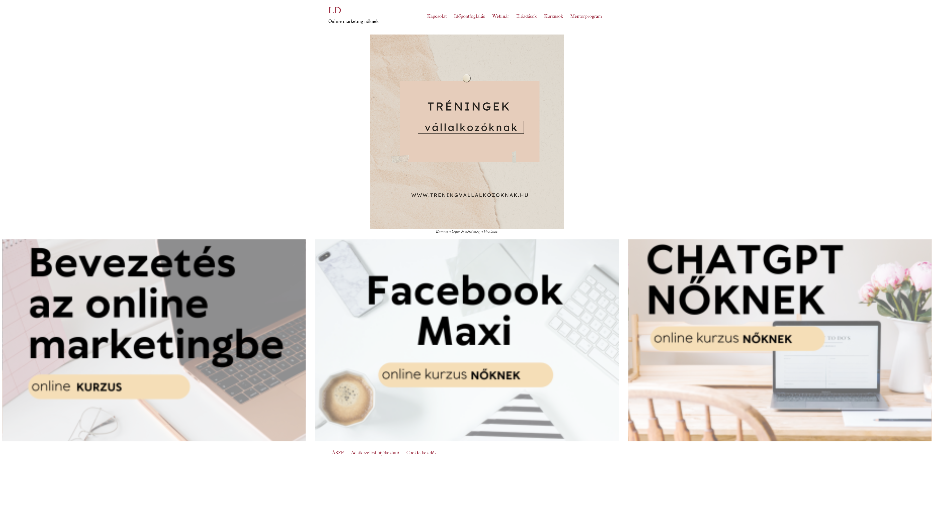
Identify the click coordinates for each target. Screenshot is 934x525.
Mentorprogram (586, 16)
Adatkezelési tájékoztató (375, 452)
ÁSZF (338, 452)
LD (334, 9)
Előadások (526, 16)
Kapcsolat (437, 16)
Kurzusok (553, 16)
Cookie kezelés (421, 452)
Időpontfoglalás (469, 16)
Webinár (500, 16)
